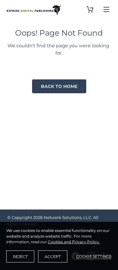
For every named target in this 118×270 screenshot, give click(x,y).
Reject (20, 256)
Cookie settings (93, 256)
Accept (53, 256)
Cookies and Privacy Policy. (74, 241)
